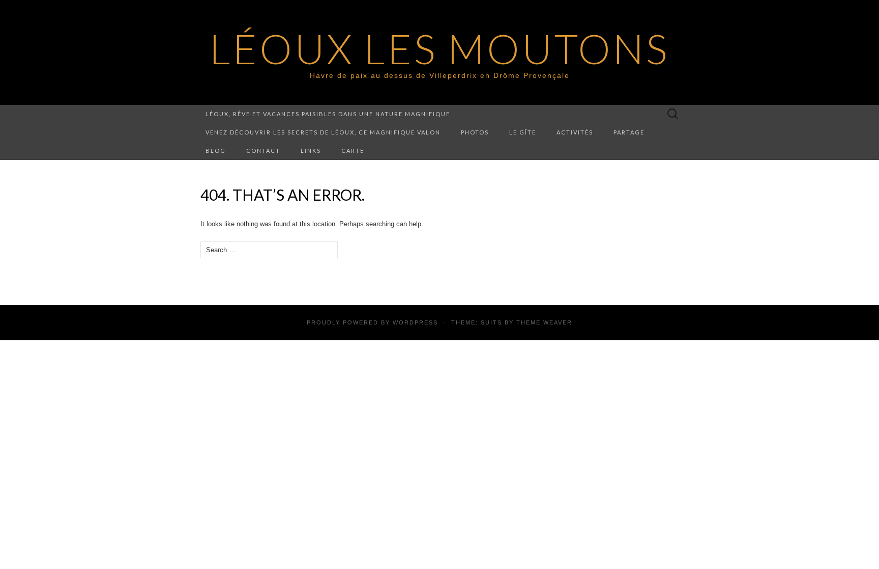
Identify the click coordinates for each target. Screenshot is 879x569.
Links (311, 150)
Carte (352, 150)
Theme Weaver (544, 322)
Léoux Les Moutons (439, 48)
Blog (216, 150)
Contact (263, 150)
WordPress (415, 322)
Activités (574, 132)
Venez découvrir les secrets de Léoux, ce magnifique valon (323, 132)
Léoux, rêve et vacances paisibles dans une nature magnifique (328, 114)
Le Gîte (522, 132)
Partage (628, 132)
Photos (475, 132)
